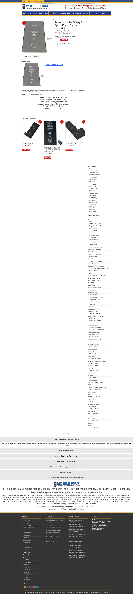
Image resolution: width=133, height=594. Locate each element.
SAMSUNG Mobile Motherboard (97, 387)
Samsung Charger (94, 239)
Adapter (90, 221)
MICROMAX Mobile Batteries (96, 316)
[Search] (110, 1)
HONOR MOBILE (93, 271)
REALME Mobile (92, 375)
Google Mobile (46, 499)
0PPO (89, 219)
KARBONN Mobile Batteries (95, 294)
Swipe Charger (92, 399)
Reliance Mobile (93, 202)
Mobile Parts (98, 501)
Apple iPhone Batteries (31, 19)
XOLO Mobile (92, 211)
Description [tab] (27, 56)
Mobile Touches (92, 349)
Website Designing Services (77, 552)
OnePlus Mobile (93, 172)
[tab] (66, 439)
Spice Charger (92, 392)
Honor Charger (93, 228)
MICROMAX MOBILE (94, 314)
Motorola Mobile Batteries (96, 323)
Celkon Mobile (93, 208)
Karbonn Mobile (93, 199)
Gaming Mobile (75, 495)
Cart (92, 13)
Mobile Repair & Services (64, 501)
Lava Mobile (92, 197)
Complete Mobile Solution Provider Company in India (48, 592)
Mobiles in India (86, 495)
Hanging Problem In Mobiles (53, 536)
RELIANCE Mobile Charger (95, 382)
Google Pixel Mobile (94, 174)
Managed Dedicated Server (77, 534)
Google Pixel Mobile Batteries (96, 266)
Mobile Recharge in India (84, 592)
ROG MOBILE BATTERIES (96, 330)
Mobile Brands (32, 13)
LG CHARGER (93, 230)
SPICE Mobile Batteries (94, 397)
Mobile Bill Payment (42, 492)
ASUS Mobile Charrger (94, 254)
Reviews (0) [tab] (36, 56)
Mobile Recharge (119, 488)
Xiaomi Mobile (93, 176)
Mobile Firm (9, 488)
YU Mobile (92, 209)
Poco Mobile (37, 497)
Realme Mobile (93, 177)
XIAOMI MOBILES (93, 413)
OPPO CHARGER (93, 370)
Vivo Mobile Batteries (94, 334)
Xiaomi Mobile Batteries (95, 337)
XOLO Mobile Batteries (94, 420)
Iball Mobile (92, 200)
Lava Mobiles (91, 304)
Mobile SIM (103, 488)
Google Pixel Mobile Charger (97, 226)
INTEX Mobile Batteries (94, 287)
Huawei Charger (92, 273)
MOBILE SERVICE (77, 13)
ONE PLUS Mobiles (93, 366)
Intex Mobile (92, 195)
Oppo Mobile (92, 179)
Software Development (75, 545)
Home (24, 13)
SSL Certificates (73, 531)
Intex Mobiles (91, 290)
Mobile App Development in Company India (78, 492)
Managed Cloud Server (75, 536)
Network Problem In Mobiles (53, 527)
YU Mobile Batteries (93, 428)
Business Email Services (76, 526)
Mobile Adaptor (42, 13)
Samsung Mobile (93, 170)
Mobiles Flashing (50, 539)
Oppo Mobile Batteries (95, 327)
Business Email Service (76, 557)
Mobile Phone (87, 488)
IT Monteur (105, 592)
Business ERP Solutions (76, 547)
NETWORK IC (92, 354)
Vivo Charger (92, 242)
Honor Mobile (92, 184)
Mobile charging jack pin (94, 339)
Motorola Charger (93, 232)
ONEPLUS (91, 368)
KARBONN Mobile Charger (95, 297)
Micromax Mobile (93, 193)
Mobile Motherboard (93, 344)
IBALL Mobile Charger (94, 280)
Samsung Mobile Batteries (96, 332)
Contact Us (104, 13)
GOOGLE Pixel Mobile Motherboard (98, 268)
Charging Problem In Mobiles (54, 525)
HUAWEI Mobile (93, 188)
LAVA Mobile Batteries (94, 299)
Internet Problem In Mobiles (53, 522)
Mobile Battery (53, 13)
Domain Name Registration (77, 555)
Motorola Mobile (92, 351)
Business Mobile (63, 495)
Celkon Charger (92, 256)
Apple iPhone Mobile (94, 252)
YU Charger (91, 423)
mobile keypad (92, 342)
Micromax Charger (93, 311)
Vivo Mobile (92, 181)
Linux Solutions (73, 539)
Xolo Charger (91, 416)
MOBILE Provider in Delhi (88, 499)
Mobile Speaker (92, 346)
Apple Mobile (92, 169)
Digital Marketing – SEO (76, 529)
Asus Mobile (56, 499)
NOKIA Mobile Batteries (94, 358)
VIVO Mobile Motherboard (95, 409)
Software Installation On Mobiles (54, 520)
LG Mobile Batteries (93, 309)
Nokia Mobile (92, 192)
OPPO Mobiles (92, 373)
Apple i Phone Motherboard (95, 247)
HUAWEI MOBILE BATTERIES (96, 275)
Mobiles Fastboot (50, 541)
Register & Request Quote (76, 8)
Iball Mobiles (91, 283)
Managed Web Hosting (75, 524)
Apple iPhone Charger (95, 223)
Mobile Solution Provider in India (50, 488)
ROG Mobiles (91, 385)
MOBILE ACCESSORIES (65, 13)
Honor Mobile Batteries (95, 320)
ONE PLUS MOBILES (94, 363)
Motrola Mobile (93, 183)
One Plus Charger (94, 235)
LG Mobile (47, 1)
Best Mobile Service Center (82, 501)
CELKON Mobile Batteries (95, 261)
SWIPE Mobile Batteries (94, 404)
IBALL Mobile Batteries (94, 278)
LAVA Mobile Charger (94, 302)
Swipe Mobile (92, 206)
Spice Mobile (92, 204)
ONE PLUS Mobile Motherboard (97, 361)
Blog (97, 13)
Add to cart (64, 39)
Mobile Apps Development (76, 550)
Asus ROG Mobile (94, 186)
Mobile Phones (52, 495)
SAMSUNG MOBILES (94, 389)
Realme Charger (93, 237)
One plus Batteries (94, 325)
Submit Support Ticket (97, 8)
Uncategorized (92, 406)
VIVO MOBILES (92, 411)
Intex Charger (91, 285)
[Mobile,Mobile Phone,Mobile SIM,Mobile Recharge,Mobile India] (35, 8)
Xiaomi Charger (93, 244)
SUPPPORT (85, 13)
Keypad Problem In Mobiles (53, 530)
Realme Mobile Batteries (95, 377)
